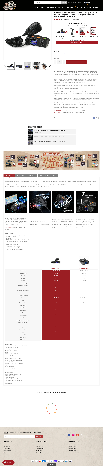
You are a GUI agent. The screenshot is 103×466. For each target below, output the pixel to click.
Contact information (76, 458)
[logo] (10, 5)
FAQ (4, 452)
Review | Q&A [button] (21, 175)
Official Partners (7, 450)
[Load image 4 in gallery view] (36, 66)
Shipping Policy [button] (44, 175)
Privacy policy (51, 458)
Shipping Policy (39, 446)
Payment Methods (40, 448)
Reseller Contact (72, 444)
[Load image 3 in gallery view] (27, 66)
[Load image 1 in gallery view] (11, 66)
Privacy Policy (7, 448)
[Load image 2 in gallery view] (19, 66)
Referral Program (72, 448)
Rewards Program (72, 446)
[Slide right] (50, 65)
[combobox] (47, 2)
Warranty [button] (32, 175)
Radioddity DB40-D (84, 268)
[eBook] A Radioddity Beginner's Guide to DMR (82, 38)
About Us (6, 444)
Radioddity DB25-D (55, 268)
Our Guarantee (7, 446)
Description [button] (9, 175)
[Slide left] (5, 65)
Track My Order (39, 452)
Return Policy (39, 450)
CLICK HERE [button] (57, 110)
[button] (69, 2)
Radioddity (28, 458)
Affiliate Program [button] (72, 450)
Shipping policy (67, 458)
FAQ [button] (54, 175)
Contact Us (38, 444)
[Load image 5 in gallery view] (44, 66)
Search (64, 2)
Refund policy (44, 458)
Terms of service (59, 458)
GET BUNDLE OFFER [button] (77, 42)
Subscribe (39, 436)
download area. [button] (73, 76)
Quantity (56, 58)
